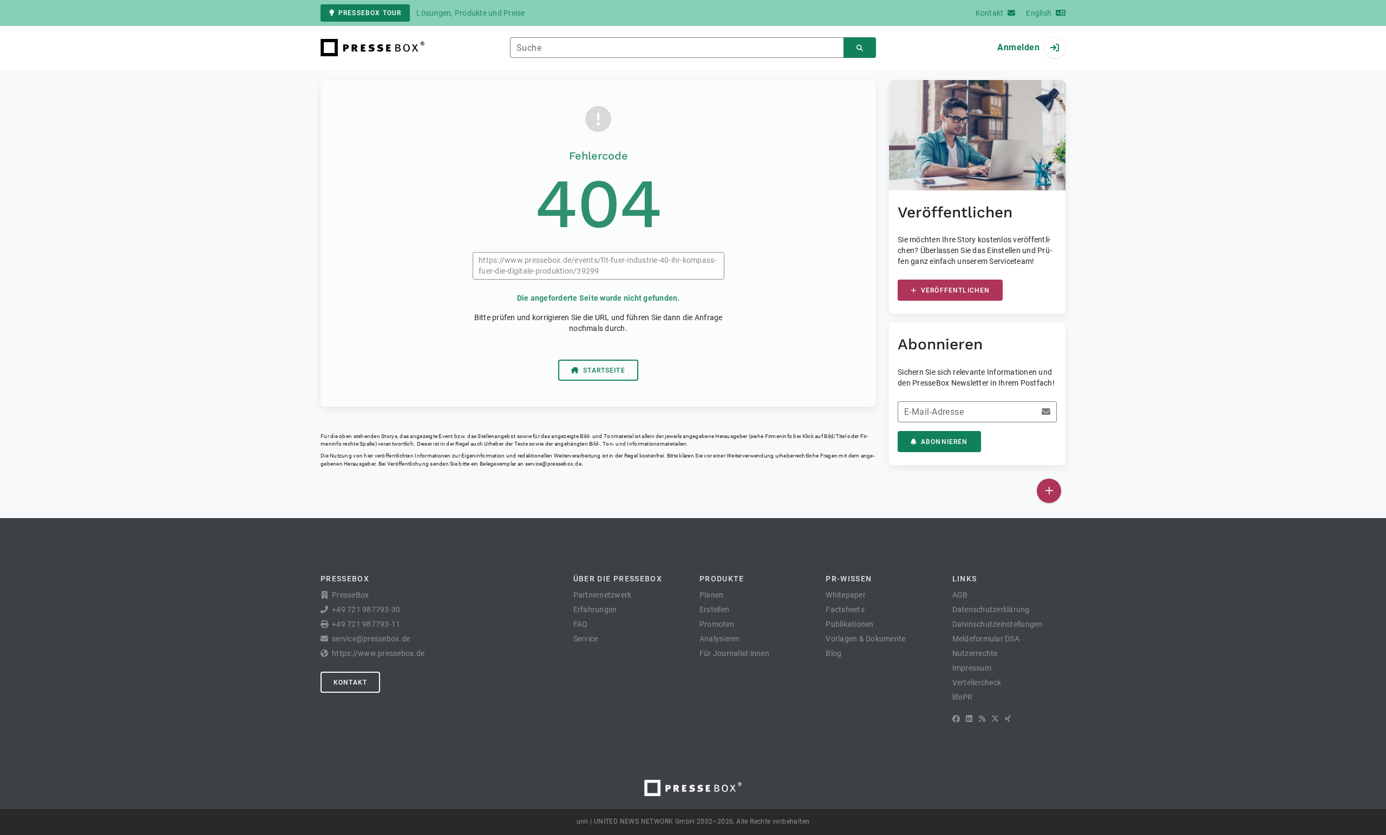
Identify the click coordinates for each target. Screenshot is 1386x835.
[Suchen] (860, 47)
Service (585, 638)
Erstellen (714, 609)
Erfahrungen (595, 609)
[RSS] (982, 718)
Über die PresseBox (617, 578)
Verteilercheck (977, 682)
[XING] (1008, 718)
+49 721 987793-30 (366, 609)
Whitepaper (846, 595)
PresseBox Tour (369, 13)
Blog (833, 653)
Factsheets (845, 609)
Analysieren (719, 638)
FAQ (580, 624)
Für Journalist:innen (734, 653)
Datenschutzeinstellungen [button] (997, 624)
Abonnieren (944, 442)
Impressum (971, 668)
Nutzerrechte (975, 653)
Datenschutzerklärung (991, 609)
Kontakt (350, 682)
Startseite (604, 370)
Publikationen (849, 624)
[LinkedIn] (969, 718)
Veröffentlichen (955, 290)
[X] (995, 718)
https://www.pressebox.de (378, 653)
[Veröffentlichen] (1049, 491)
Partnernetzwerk (602, 595)
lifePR (962, 697)
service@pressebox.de (553, 464)
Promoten (716, 624)
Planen (711, 595)
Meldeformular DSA (985, 638)
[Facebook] (956, 718)
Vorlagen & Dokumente (865, 638)
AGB (960, 595)
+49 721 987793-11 (366, 624)
